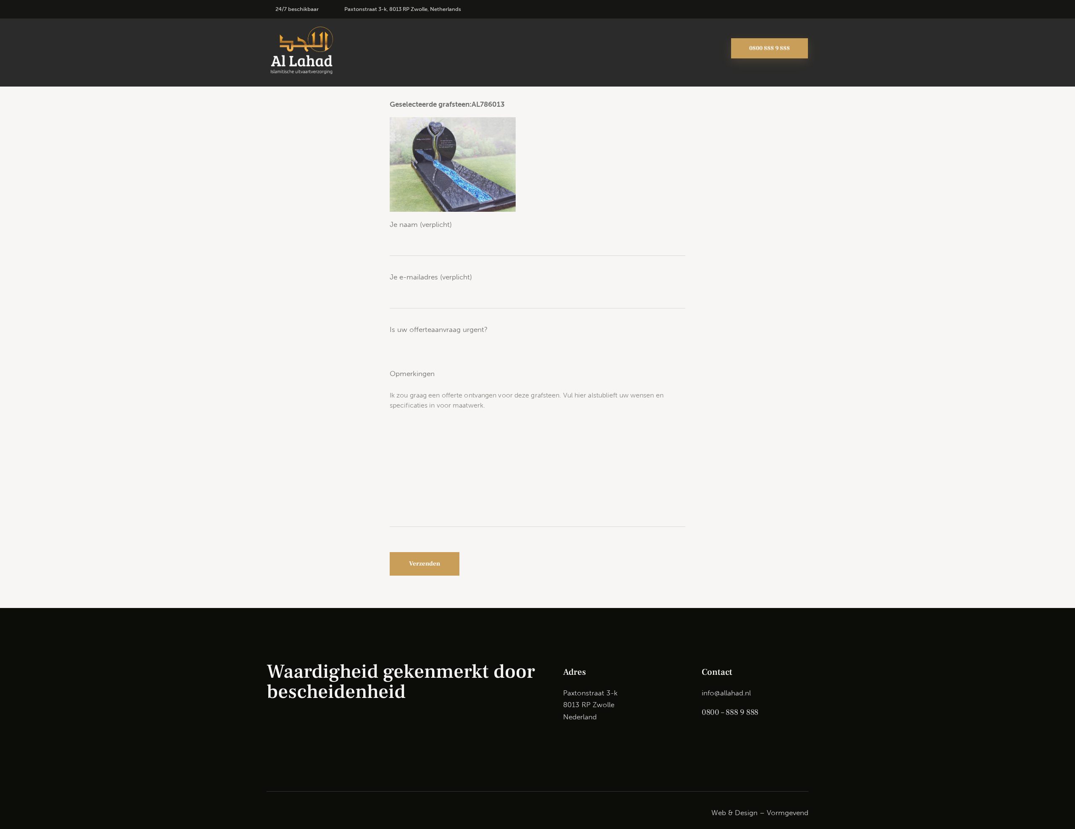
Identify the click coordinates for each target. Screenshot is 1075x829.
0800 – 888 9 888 (730, 712)
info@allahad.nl (726, 693)
